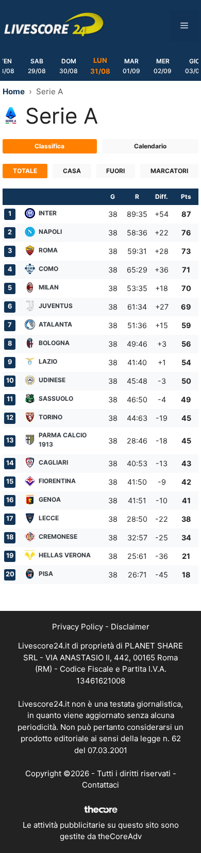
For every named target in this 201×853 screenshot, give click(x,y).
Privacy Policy (77, 627)
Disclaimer (130, 627)
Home (14, 91)
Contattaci (100, 785)
